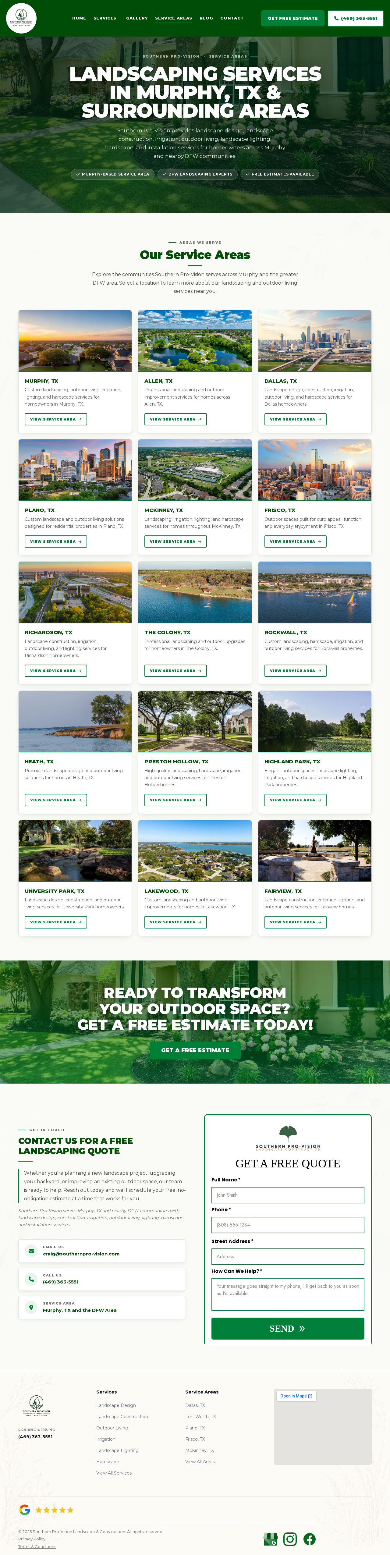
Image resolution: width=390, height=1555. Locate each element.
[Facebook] (309, 1539)
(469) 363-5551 (359, 18)
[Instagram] (290, 1539)
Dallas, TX (195, 1405)
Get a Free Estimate (195, 1050)
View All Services (114, 1473)
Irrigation (105, 1439)
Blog (206, 18)
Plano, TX (195, 1428)
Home (79, 18)
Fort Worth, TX (200, 1416)
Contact (232, 18)
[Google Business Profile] (270, 1539)
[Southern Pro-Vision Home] (30, 18)
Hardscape (107, 1461)
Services (105, 18)
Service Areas (173, 18)
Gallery (137, 18)
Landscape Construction (122, 1416)
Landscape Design (116, 1405)
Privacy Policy (31, 1538)
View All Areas (200, 1461)
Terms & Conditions (37, 1546)
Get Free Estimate (293, 18)
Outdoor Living (112, 1428)
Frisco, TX (195, 1439)
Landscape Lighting (117, 1450)
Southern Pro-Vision (171, 56)
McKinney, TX (199, 1450)
